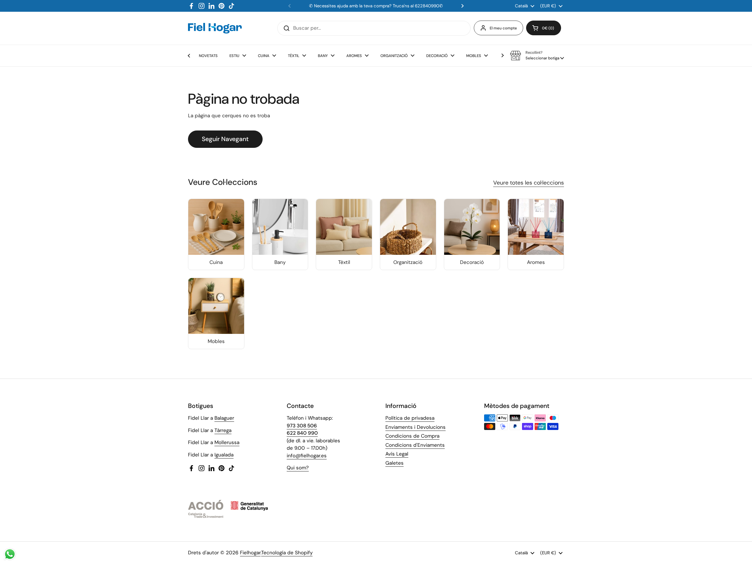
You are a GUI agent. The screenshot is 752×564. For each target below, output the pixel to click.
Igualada (224, 454)
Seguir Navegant (225, 139)
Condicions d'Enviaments (415, 445)
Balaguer (224, 418)
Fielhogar (250, 552)
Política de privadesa (409, 418)
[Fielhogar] (215, 28)
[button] (543, 28)
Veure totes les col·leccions (528, 182)
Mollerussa (226, 442)
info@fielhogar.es (307, 455)
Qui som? (298, 467)
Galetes (394, 463)
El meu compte (503, 28)
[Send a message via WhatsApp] (10, 554)
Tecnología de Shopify (287, 552)
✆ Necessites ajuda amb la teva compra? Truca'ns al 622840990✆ (376, 6)
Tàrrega (222, 430)
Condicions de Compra (412, 436)
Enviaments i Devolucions (415, 427)
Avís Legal (396, 454)
